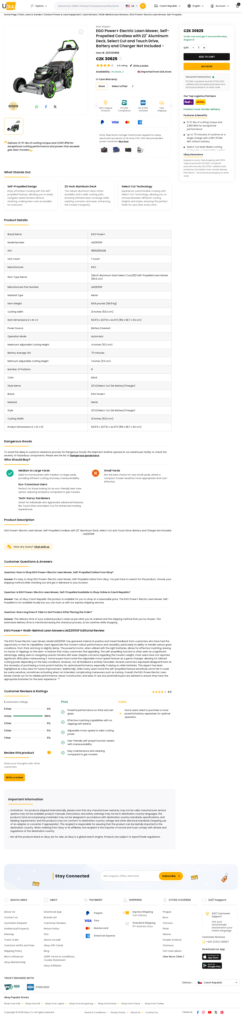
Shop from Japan (54, 1003)
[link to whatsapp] (36, 107)
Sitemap (9, 934)
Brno (165, 917)
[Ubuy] (9, 6)
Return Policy (51, 928)
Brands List (50, 917)
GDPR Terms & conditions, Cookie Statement (59, 958)
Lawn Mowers (90, 14)
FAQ (46, 934)
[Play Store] (212, 966)
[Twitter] (216, 1012)
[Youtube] (210, 1012)
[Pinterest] (222, 1012)
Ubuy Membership (15, 962)
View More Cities (173, 956)
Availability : (103, 71)
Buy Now (124, 141)
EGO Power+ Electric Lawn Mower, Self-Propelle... (156, 14)
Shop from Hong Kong (81, 1003)
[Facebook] (198, 1012)
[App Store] (212, 958)
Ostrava (168, 923)
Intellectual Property (16, 928)
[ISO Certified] (37, 986)
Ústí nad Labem (172, 951)
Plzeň (166, 928)
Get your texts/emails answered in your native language (222, 926)
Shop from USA (12, 1003)
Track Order (11, 939)
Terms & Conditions (95, 1012)
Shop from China (130, 1003)
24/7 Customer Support (221, 915)
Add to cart (207, 56)
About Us (9, 911)
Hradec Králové (172, 939)
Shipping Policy (13, 951)
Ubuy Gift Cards (53, 945)
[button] (167, 6)
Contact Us (11, 917)
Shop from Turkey (154, 1003)
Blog (46, 951)
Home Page (10, 14)
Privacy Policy (118, 1012)
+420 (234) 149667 (217, 941)
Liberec (167, 934)
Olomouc (168, 945)
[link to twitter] (55, 107)
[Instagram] (204, 1012)
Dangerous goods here (84, 455)
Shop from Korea (107, 1003)
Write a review (14, 777)
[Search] (143, 6)
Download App (53, 911)
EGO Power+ (103, 26)
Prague (167, 911)
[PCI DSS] (12, 987)
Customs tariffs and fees (19, 945)
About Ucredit (52, 939)
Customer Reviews (55, 923)
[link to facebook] (46, 107)
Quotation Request (15, 923)
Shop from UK (32, 1003)
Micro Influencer (14, 956)
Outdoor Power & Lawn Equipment (62, 14)
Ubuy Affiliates (52, 965)
